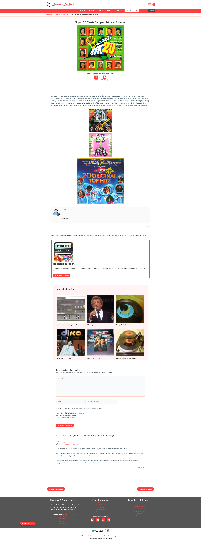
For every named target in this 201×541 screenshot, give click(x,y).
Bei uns (48, 505)
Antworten (141, 468)
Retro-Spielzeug (100, 507)
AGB (138, 504)
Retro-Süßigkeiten (100, 505)
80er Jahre (62, 521)
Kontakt (138, 516)
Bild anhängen (60, 413)
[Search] (137, 10)
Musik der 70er (63, 14)
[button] (151, 10)
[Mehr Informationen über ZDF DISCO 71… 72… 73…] (71, 342)
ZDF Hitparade (92, 325)
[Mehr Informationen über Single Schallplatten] (130, 309)
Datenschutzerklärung (138, 509)
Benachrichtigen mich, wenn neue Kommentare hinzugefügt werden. (80, 408)
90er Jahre (62, 523)
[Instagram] (97, 520)
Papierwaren (100, 512)
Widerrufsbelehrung (138, 511)
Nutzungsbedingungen (138, 506)
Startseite (49, 14)
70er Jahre (62, 519)
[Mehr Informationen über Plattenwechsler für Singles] (130, 342)
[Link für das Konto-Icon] (153, 4)
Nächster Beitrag (145, 489)
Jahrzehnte (69, 514)
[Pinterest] (108, 520)
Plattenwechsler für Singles (126, 358)
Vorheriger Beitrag (56, 489)
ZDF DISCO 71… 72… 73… (66, 358)
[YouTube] (103, 520)
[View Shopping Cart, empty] (149, 4)
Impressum (138, 513)
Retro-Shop (100, 502)
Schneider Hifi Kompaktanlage (68, 325)
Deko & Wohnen (100, 509)
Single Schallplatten (123, 325)
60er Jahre (62, 516)
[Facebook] (92, 520)
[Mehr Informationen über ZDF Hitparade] (100, 309)
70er (55, 14)
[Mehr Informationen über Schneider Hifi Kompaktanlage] (71, 309)
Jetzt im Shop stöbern (62, 275)
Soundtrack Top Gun (94, 358)
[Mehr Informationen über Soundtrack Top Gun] (100, 342)
